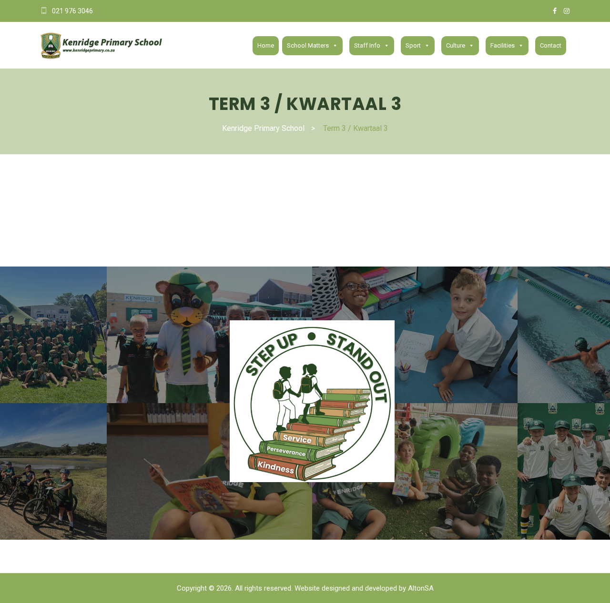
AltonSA (421, 588)
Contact (550, 45)
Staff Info (367, 45)
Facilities (502, 45)
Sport (413, 45)
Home (265, 45)
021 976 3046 (72, 11)
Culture (455, 45)
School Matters (308, 45)
